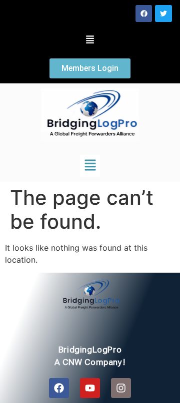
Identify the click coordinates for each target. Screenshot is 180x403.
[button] (90, 40)
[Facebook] (144, 13)
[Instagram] (121, 388)
